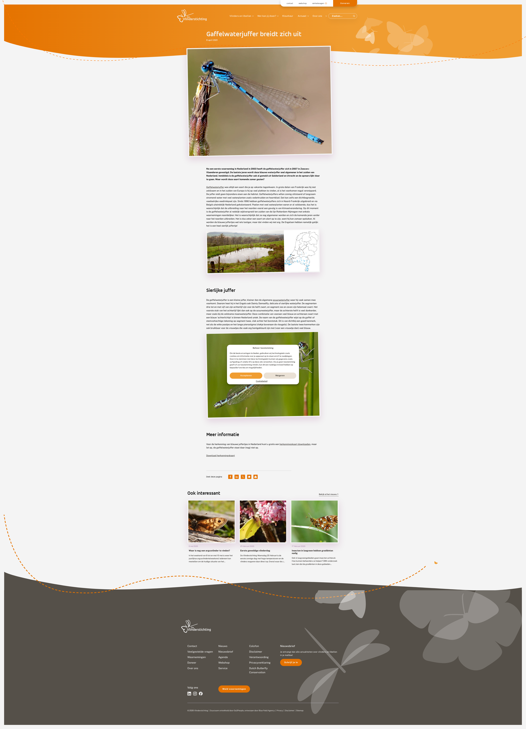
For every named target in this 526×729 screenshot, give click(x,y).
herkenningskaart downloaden (295, 444)
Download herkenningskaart (220, 455)
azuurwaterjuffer (281, 300)
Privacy (280, 710)
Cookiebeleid (261, 381)
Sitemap (299, 710)
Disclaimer (289, 710)
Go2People (239, 710)
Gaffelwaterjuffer (215, 187)
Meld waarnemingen (234, 689)
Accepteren (246, 375)
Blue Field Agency (267, 710)
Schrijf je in (291, 662)
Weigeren (280, 375)
